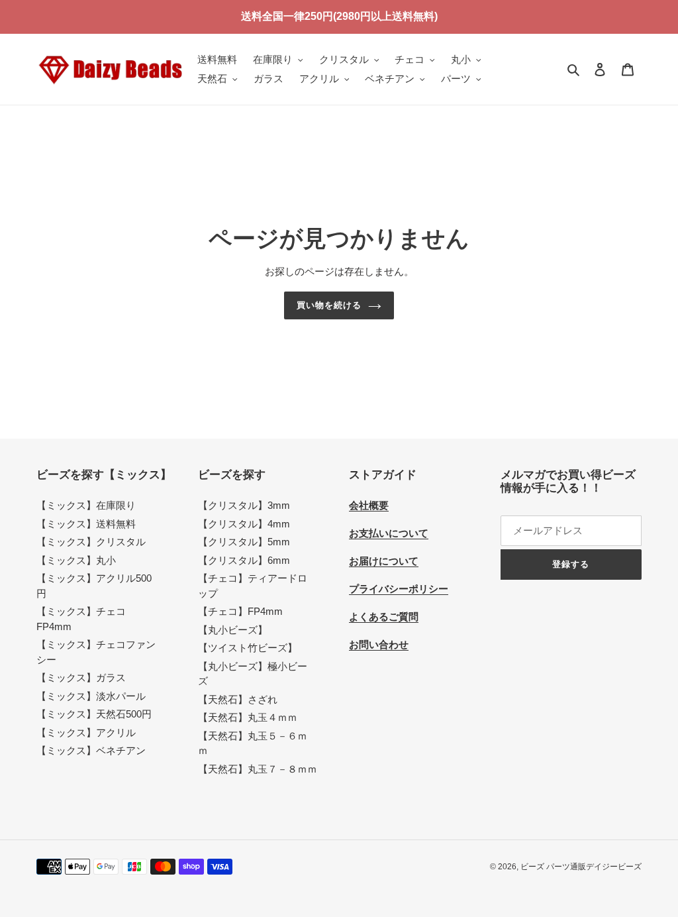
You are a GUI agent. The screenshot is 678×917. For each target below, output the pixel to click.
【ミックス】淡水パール (91, 696)
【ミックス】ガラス (81, 677)
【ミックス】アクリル (86, 732)
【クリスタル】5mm (244, 541)
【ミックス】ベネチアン (91, 750)
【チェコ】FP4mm (240, 611)
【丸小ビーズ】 (232, 629)
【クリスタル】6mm (244, 560)
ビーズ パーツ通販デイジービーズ (581, 866)
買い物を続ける (329, 305)
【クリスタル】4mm (244, 523)
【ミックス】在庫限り (86, 505)
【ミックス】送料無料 (86, 523)
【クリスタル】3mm (244, 505)
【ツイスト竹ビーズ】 (247, 647)
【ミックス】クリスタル (91, 541)
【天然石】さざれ (237, 699)
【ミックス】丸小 (76, 560)
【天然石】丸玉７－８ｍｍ (257, 769)
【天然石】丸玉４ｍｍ (247, 717)
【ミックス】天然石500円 (94, 714)
